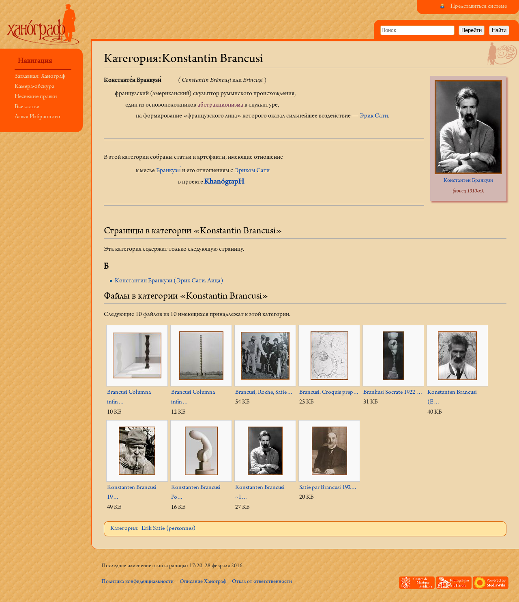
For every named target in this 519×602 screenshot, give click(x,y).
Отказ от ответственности (262, 582)
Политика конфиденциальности (137, 582)
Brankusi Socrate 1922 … (392, 393)
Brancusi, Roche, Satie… (264, 393)
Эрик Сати (374, 116)
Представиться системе (478, 7)
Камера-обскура (34, 87)
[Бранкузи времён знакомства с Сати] (468, 127)
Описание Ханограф (203, 582)
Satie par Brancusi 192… (328, 488)
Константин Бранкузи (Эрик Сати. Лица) (169, 281)
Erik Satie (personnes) (168, 528)
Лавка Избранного (37, 117)
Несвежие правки (36, 97)
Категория (123, 528)
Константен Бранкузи (468, 181)
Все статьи (27, 107)
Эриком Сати (252, 171)
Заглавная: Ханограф (40, 77)
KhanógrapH (224, 182)
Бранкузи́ (168, 171)
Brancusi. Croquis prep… (329, 393)
